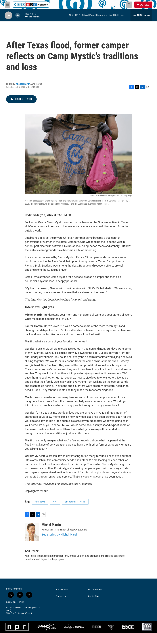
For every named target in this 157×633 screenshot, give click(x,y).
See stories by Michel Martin (60, 534)
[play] (8, 15)
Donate (144, 4)
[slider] (22, 15)
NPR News (40, 501)
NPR (55, 501)
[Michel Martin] (32, 532)
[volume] (17, 15)
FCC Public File (95, 589)
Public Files (93, 596)
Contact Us (61, 596)
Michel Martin (23, 83)
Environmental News (75, 501)
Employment (62, 589)
